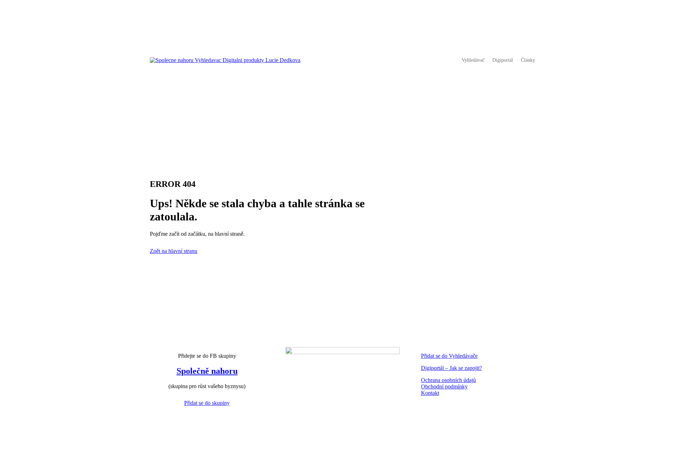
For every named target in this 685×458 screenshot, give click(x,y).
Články (528, 60)
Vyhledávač (473, 60)
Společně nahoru (207, 371)
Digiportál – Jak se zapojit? (451, 368)
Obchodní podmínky (444, 386)
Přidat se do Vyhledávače (449, 356)
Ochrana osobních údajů (448, 380)
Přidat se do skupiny (207, 403)
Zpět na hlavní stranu (173, 251)
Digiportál (502, 60)
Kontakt (430, 393)
